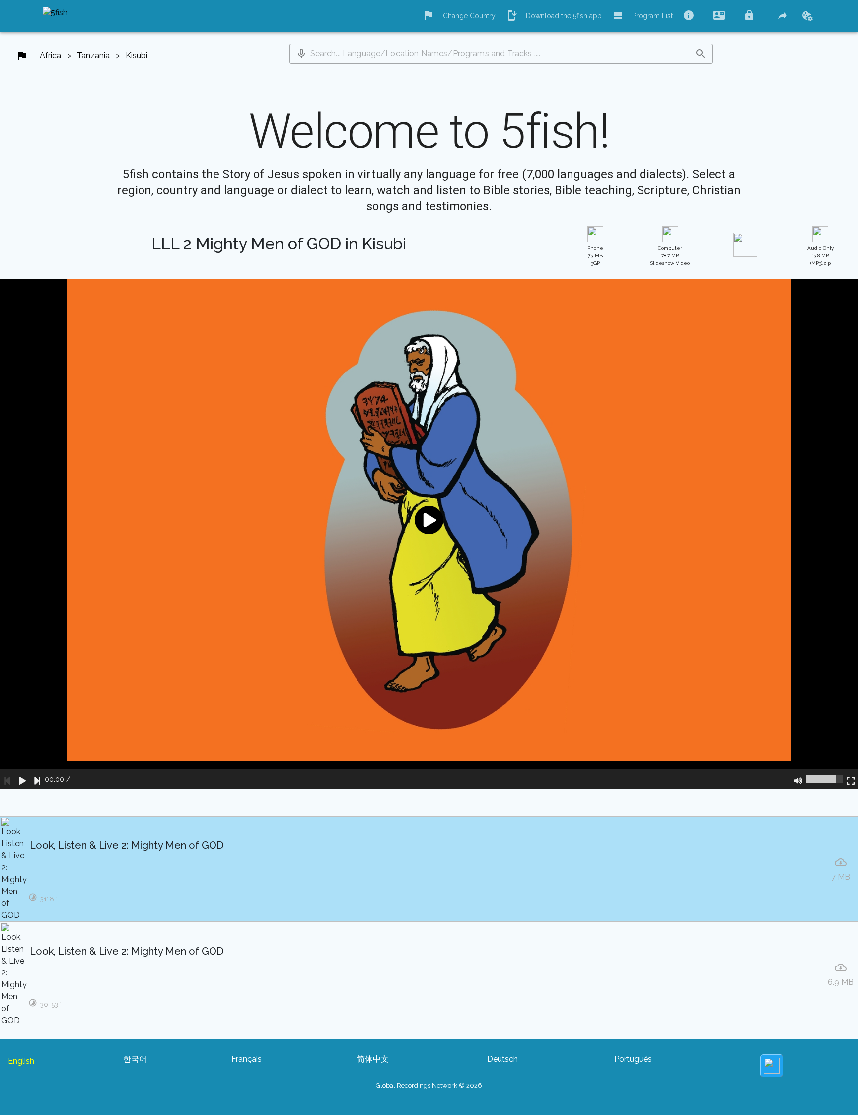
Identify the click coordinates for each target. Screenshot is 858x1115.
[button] (301, 54)
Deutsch (502, 1059)
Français (246, 1059)
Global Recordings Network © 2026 (429, 1085)
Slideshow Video (670, 255)
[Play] (22, 779)
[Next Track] (37, 779)
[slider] (824, 779)
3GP (595, 255)
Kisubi (136, 55)
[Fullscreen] (850, 779)
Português (633, 1059)
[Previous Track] (7, 779)
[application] (429, 534)
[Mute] (798, 779)
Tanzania (93, 55)
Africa (50, 55)
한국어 (135, 1059)
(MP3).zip (820, 255)
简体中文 (373, 1059)
